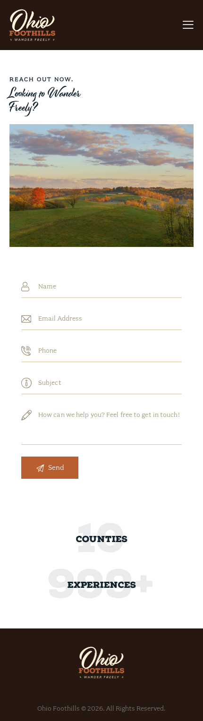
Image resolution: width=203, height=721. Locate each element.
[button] (188, 25)
